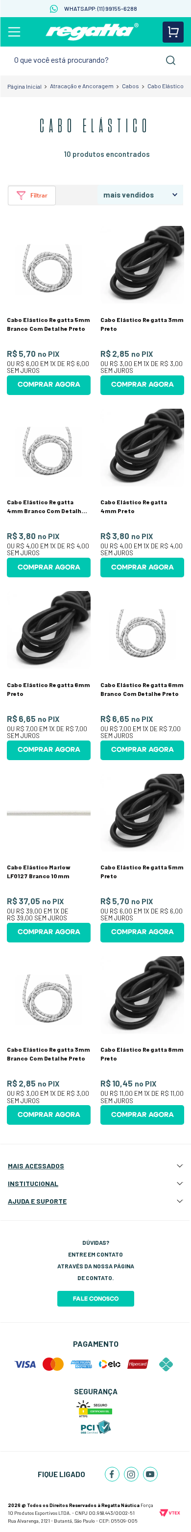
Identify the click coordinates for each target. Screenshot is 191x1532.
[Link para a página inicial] (24, 86)
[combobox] (95, 60)
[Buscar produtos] (171, 60)
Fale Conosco (96, 1299)
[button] (32, 195)
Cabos (130, 85)
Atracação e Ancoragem (82, 85)
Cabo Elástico (165, 85)
